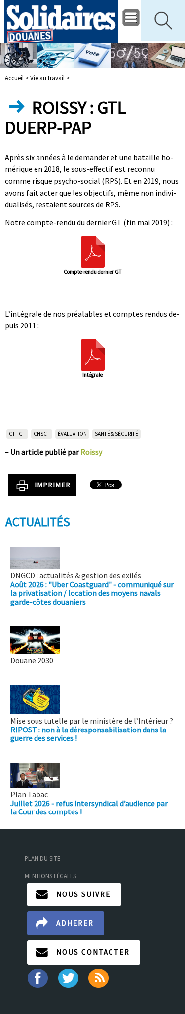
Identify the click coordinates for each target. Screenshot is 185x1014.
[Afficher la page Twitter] (68, 977)
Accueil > (17, 77)
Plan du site (42, 858)
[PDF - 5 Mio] (93, 354)
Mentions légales (50, 876)
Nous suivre (83, 894)
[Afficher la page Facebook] (37, 977)
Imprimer (53, 484)
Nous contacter (93, 952)
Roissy (91, 452)
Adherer (75, 923)
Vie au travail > (50, 77)
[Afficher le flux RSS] (99, 977)
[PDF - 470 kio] (93, 251)
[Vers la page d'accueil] (61, 21)
